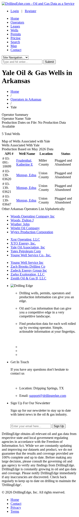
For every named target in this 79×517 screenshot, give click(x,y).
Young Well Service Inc (27, 262)
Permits (16, 34)
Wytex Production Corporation (32, 232)
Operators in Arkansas (26, 99)
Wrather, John (20, 224)
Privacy (16, 507)
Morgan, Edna (26, 175)
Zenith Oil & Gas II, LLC (28, 278)
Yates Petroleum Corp (26, 251)
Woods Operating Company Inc (33, 216)
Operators (17, 22)
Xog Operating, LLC (25, 239)
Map (14, 46)
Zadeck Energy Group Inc (29, 270)
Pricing (15, 38)
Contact (16, 50)
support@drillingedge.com (47, 395)
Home (15, 18)
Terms (15, 511)
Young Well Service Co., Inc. (31, 255)
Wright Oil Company (25, 228)
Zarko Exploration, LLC (28, 274)
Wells (14, 30)
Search (15, 42)
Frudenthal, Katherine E (24, 162)
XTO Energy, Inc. (23, 243)
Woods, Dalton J (22, 220)
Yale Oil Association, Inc (28, 247)
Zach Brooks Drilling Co (28, 266)
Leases (15, 26)
